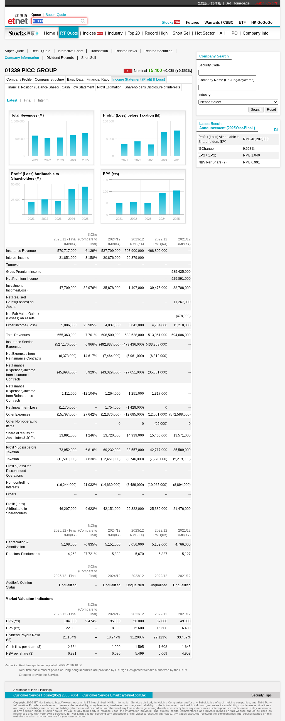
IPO (234, 33)
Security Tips (261, 695)
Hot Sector (205, 33)
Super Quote (56, 15)
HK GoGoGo (261, 22)
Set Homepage (238, 3)
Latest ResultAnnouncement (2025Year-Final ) (227, 126)
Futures (192, 22)
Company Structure (49, 79)
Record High (156, 33)
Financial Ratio (98, 79)
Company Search (214, 56)
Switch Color (264, 3)
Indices (89, 33)
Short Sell (181, 33)
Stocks (167, 22)
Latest (12, 100)
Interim (43, 100)
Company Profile (19, 79)
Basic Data (75, 79)
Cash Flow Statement (78, 87)
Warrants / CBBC (219, 22)
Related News (126, 51)
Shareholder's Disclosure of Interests (152, 87)
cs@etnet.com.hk (133, 695)
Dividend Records (60, 58)
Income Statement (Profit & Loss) (138, 79)
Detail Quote (40, 51)
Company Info (255, 33)
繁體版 (203, 3)
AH (222, 33)
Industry (115, 33)
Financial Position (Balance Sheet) (32, 87)
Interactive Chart (70, 51)
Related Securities (158, 51)
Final (27, 100)
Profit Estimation (109, 87)
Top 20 (134, 33)
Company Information (22, 58)
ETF (242, 22)
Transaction (99, 51)
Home (49, 33)
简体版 (216, 3)
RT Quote (69, 33)
